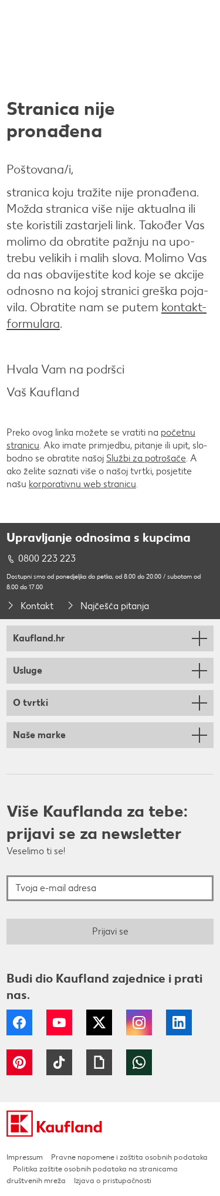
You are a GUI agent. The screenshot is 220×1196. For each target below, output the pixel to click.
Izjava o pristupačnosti (112, 1180)
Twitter (99, 1022)
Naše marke (39, 734)
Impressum (24, 1157)
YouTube (59, 1022)
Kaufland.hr (39, 638)
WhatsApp (139, 1062)
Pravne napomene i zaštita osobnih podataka (129, 1157)
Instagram (139, 1022)
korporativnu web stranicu (82, 484)
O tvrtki (30, 702)
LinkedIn (179, 1022)
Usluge (27, 670)
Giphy (99, 1062)
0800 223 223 (47, 558)
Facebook (19, 1022)
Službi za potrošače (146, 458)
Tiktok (59, 1062)
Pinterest (19, 1062)
